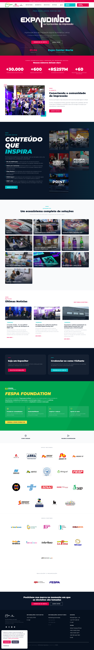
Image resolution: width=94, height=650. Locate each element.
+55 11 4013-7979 (31, 617)
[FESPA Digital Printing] (12, 5)
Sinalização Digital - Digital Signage (72, 265)
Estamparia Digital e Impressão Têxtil (72, 232)
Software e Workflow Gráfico (13, 281)
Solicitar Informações (17, 370)
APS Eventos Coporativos (43, 645)
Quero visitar (55, 110)
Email (71, 637)
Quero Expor (68, 5)
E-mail (28, 620)
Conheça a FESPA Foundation (16, 422)
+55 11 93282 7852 (51, 622)
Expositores (29, 4)
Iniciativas (46, 4)
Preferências (6, 645)
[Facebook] (6, 627)
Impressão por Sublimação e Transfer (16, 265)
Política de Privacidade (13, 638)
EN (62, 4)
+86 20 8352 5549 (75, 630)
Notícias (54, 4)
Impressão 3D (9, 249)
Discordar (15, 642)
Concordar (6, 642)
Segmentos (38, 4)
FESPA (56, 645)
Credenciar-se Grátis (40, 42)
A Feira (21, 5)
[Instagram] (9, 627)
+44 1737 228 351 (74, 620)
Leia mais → (10, 337)
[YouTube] (14, 627)
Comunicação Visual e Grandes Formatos (45, 232)
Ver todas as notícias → (81, 302)
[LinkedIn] (12, 627)
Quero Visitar (80, 5)
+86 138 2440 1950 (75, 635)
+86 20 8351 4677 (74, 632)
